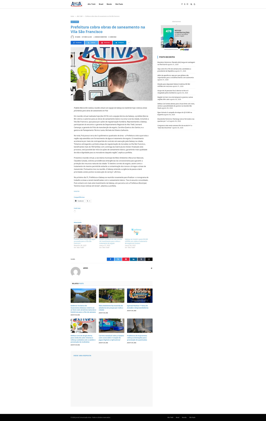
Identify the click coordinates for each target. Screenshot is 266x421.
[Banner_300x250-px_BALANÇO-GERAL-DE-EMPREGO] (176, 38)
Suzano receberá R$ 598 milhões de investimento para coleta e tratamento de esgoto (110, 241)
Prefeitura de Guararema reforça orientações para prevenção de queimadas (137, 338)
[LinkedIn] (63, 120)
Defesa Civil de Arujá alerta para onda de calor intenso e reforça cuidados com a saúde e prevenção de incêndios (83, 339)
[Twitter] (63, 115)
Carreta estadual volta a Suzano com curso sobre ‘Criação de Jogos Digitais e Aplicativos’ (111, 338)
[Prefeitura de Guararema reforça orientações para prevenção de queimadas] (140, 326)
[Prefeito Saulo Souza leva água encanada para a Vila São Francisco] (85, 231)
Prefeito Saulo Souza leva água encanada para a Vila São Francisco (84, 241)
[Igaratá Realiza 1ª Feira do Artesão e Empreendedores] (140, 296)
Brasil (101, 4)
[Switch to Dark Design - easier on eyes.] (194, 4)
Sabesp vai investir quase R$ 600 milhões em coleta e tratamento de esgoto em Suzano (136, 241)
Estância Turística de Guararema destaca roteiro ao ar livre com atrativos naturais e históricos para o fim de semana (83, 309)
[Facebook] (63, 111)
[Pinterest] (63, 124)
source (76, 191)
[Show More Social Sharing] (129, 43)
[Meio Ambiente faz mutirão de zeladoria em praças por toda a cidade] (111, 296)
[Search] (191, 4)
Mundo (109, 4)
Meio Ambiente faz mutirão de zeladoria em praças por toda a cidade (111, 308)
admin (78, 37)
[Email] (63, 134)
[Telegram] (63, 129)
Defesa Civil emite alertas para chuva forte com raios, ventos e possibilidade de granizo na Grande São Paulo (176, 106)
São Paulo (119, 4)
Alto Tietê (91, 4)
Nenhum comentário (101, 37)
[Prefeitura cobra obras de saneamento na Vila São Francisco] (112, 74)
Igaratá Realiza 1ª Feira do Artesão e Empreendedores (137, 307)
